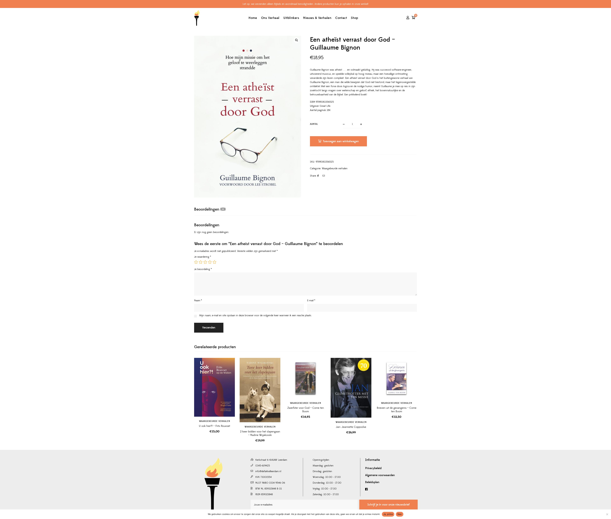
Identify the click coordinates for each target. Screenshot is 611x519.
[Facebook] (391, 489)
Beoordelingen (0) (209, 209)
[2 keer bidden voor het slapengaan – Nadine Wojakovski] (260, 390)
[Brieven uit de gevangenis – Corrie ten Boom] (396, 378)
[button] (296, 40)
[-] (197, 17)
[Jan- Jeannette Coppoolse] (351, 388)
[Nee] (607, 514)
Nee (399, 514)
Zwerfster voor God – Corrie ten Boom (305, 409)
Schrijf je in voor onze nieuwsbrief (388, 504)
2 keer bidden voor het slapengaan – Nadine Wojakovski (260, 433)
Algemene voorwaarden (380, 475)
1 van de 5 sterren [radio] (196, 262)
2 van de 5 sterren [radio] (201, 262)
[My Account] (407, 18)
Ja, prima (388, 514)
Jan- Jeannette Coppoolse (351, 427)
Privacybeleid (373, 468)
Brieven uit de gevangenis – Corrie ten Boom (396, 409)
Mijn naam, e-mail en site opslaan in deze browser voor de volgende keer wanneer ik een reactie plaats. (255, 315)
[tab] (209, 209)
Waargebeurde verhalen (335, 168)
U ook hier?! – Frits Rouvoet (214, 426)
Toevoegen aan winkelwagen (341, 141)
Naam (198, 300)
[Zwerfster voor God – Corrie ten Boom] (305, 378)
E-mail (311, 300)
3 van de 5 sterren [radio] (205, 262)
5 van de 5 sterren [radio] (214, 262)
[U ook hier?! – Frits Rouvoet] (214, 387)
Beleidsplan (372, 482)
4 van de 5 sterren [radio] (210, 262)
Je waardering (202, 256)
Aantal (314, 124)
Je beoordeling (203, 269)
